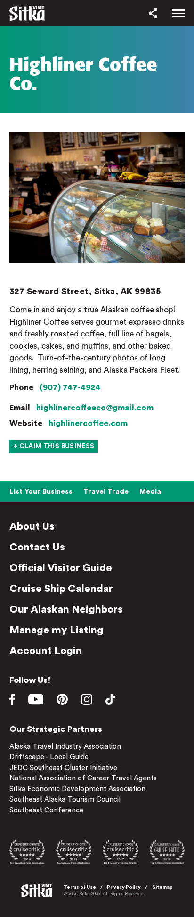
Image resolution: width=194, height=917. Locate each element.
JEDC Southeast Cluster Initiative (63, 767)
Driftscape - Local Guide (49, 757)
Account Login (45, 651)
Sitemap (162, 887)
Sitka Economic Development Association (77, 789)
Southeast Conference (46, 810)
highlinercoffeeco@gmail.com (95, 408)
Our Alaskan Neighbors (66, 609)
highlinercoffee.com (88, 423)
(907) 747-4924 (70, 388)
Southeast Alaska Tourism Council (65, 799)
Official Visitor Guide (60, 568)
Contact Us (37, 547)
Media (150, 491)
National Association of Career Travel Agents (83, 778)
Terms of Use (80, 887)
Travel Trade (106, 491)
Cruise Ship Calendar (61, 588)
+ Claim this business (53, 446)
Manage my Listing (56, 630)
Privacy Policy (124, 887)
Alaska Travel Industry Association (65, 746)
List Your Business (41, 491)
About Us (32, 526)
